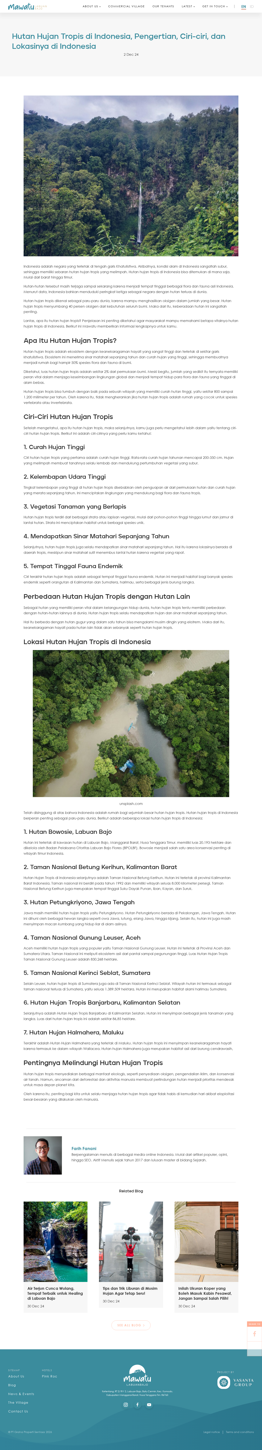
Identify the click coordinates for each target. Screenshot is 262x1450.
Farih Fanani (84, 1148)
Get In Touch (213, 6)
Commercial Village (126, 6)
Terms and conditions (240, 1432)
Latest (187, 6)
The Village (18, 1402)
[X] (254, 1348)
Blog (12, 1385)
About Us (90, 6)
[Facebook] (254, 1334)
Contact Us (18, 1411)
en (243, 6)
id (252, 6)
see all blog (129, 1325)
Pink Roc (49, 1376)
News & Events (21, 1394)
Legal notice (212, 1432)
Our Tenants (163, 6)
